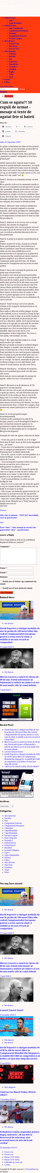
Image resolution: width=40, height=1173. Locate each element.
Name (3, 568)
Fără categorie (10, 838)
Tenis (11, 77)
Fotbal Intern (9, 18)
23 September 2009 (12, 142)
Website (3, 577)
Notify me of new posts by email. (18, 588)
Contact (7, 1165)
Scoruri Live (14, 43)
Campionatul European (18, 30)
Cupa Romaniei (15, 23)
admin (2, 142)
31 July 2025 (5, 1063)
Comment (5, 546)
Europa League (15, 38)
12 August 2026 (6, 647)
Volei (11, 74)
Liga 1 (11, 20)
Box (10, 59)
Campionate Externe (17, 36)
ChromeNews (31, 1169)
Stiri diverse (9, 41)
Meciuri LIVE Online (11, 1157)
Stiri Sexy (13, 46)
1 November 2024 (7, 1099)
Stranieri (12, 33)
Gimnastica (13, 64)
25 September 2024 (8, 1147)
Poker (7, 82)
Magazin (3, 92)
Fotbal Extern (10, 25)
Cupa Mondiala (10, 830)
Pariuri (7, 79)
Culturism (13, 61)
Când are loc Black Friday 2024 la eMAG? (21, 766)
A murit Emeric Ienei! (13, 751)
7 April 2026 (5, 690)
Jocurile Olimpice (11, 850)
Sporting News (12, 6)
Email (3, 572)
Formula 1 (13, 66)
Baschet (12, 56)
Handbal (12, 69)
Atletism (12, 54)
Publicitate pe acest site (13, 1162)
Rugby (11, 72)
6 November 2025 (7, 1015)
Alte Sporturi (10, 51)
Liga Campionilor (16, 28)
